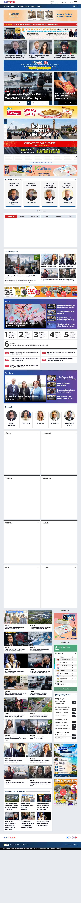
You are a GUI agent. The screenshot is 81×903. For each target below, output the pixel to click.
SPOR (27, 6)
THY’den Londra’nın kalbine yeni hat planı (58, 335)
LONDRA (33, 6)
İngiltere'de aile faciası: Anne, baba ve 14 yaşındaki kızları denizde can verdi (40, 784)
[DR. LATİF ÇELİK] (49, 194)
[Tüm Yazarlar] (75, 179)
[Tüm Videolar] (75, 301)
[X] (70, 837)
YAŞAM (26, 332)
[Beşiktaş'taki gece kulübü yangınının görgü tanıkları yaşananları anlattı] (51, 318)
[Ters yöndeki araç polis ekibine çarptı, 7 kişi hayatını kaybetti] (40, 704)
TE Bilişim (75, 844)
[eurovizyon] (9, 2)
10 (47, 103)
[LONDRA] (38, 478)
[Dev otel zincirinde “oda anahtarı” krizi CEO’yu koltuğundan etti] (40, 750)
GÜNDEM (6, 6)
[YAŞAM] (75, 567)
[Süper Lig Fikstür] (75, 695)
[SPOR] (38, 567)
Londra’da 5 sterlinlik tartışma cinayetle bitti (12, 335)
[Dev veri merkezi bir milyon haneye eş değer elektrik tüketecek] (40, 617)
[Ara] (74, 6)
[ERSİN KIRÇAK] (67, 194)
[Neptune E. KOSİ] (13, 194)
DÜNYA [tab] (70, 216)
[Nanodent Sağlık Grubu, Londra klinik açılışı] (51, 391)
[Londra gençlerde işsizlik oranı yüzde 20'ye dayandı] (40, 726)
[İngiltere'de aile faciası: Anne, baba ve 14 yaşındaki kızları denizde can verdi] (40, 772)
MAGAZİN (47, 478)
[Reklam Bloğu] (40, 15)
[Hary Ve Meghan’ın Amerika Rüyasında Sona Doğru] (16, 750)
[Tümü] (75, 407)
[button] (74, 24)
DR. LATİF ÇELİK (49, 202)
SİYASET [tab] (22, 216)
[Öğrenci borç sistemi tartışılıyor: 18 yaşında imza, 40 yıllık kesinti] (16, 683)
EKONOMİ (20, 6)
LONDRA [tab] (58, 216)
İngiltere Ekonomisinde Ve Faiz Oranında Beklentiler (67, 185)
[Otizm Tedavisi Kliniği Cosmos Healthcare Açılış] (51, 378)
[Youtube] (76, 837)
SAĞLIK (45, 523)
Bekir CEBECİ (31, 202)
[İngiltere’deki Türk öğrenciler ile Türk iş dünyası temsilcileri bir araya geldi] (51, 397)
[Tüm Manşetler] (75, 251)
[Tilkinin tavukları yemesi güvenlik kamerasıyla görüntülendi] (51, 325)
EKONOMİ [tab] (34, 216)
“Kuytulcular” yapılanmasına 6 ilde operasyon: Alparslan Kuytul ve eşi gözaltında (43, 335)
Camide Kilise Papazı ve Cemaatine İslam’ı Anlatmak (31, 185)
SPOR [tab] (46, 216)
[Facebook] (67, 837)
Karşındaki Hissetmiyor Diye (13, 184)
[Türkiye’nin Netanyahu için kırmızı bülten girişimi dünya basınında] (40, 661)
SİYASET (13, 6)
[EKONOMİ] (75, 433)
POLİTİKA (8, 523)
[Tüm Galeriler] (75, 373)
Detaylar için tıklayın (66, 689)
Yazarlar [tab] (8, 179)
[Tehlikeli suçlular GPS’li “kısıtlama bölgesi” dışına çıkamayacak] (16, 639)
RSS (7, 844)
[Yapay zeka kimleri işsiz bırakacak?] (51, 312)
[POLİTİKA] (38, 523)
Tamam (58, 848)
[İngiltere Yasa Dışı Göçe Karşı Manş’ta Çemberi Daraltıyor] (40, 683)
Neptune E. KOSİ (13, 202)
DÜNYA (39, 6)
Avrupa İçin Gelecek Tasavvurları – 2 (49, 185)
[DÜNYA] (38, 433)
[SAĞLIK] (75, 523)
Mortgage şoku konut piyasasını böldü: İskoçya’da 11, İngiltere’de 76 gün (73, 335)
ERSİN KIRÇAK (67, 202)
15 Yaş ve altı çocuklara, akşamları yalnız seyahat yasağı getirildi (27, 335)
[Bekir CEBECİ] (31, 194)
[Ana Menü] (76, 6)
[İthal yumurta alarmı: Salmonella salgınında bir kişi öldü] (40, 639)
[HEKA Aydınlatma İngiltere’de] (51, 384)
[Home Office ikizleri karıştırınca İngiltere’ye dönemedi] (16, 617)
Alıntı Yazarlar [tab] (18, 179)
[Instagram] (73, 837)
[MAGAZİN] (75, 478)
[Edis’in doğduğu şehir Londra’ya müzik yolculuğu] (16, 661)
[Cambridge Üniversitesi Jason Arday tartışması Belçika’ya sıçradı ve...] (16, 726)
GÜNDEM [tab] (11, 216)
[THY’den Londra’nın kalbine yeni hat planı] (16, 772)
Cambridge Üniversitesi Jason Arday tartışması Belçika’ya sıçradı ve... (15, 738)
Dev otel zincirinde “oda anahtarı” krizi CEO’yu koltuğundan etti (29, 345)
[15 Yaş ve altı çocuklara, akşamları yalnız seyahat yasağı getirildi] (16, 704)
